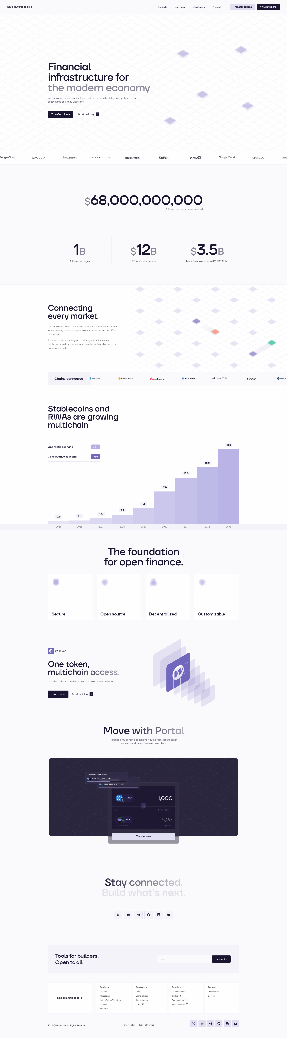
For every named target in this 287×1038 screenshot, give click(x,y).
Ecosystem (180, 7)
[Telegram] (138, 915)
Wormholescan (178, 1004)
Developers (199, 7)
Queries (103, 1004)
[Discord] (128, 915)
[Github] (148, 915)
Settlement (105, 1008)
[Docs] (159, 915)
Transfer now (143, 836)
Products (162, 7)
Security (211, 996)
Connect (103, 992)
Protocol (217, 7)
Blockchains (213, 992)
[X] (118, 915)
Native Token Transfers (110, 1000)
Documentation (179, 992)
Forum (139, 1004)
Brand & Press (142, 996)
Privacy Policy (129, 1025)
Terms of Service (146, 1025)
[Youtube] (169, 915)
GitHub (175, 996)
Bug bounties (178, 1000)
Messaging (105, 996)
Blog (138, 992)
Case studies (142, 1000)
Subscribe (221, 959)
